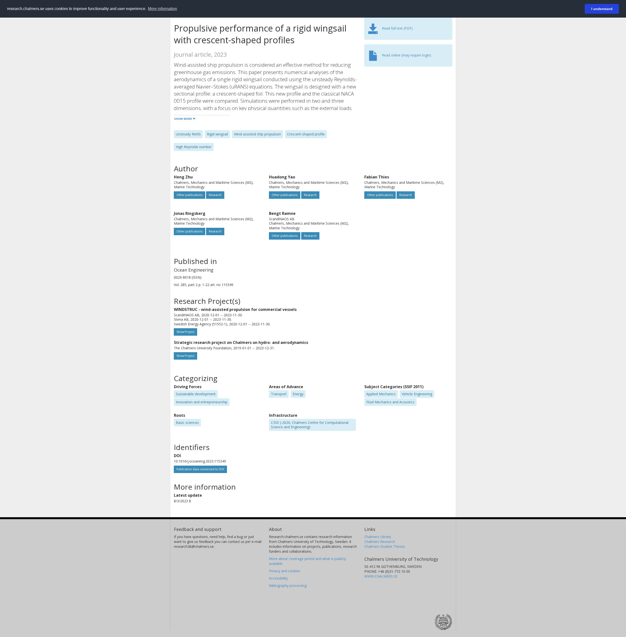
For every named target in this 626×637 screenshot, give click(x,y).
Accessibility (278, 578)
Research (215, 195)
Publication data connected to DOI (200, 469)
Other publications (189, 195)
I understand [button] (602, 9)
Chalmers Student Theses (384, 546)
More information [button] (162, 9)
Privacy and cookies (284, 571)
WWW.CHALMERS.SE (380, 576)
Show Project (185, 332)
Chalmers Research (379, 541)
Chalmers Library (377, 536)
